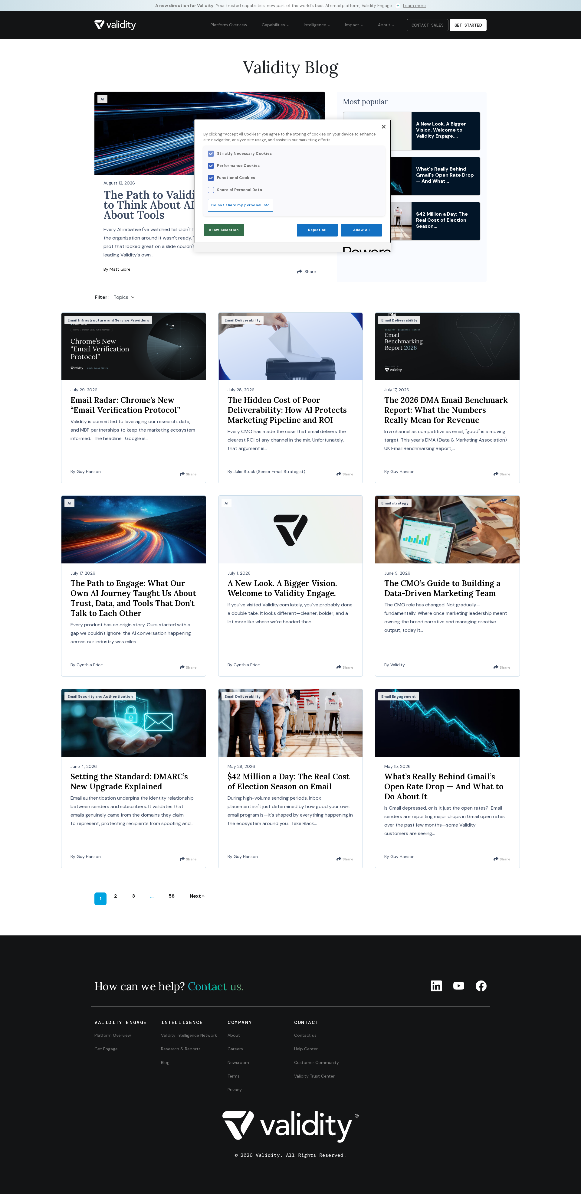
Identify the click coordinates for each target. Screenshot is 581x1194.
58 (172, 896)
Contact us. (216, 986)
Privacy (235, 1089)
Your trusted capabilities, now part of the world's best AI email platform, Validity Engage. (290, 5)
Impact (352, 25)
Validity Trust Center (314, 1076)
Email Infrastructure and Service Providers (108, 320)
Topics (120, 297)
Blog (165, 1062)
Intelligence (315, 25)
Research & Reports (181, 1049)
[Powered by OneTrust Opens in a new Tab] (365, 248)
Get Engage (106, 1049)
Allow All (361, 230)
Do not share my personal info (240, 205)
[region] (292, 185)
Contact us (305, 1035)
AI (102, 99)
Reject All (317, 230)
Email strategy (395, 503)
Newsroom (238, 1062)
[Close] (383, 126)
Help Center (306, 1049)
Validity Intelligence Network (189, 1035)
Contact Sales (428, 25)
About (385, 25)
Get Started (468, 25)
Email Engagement (398, 696)
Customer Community (316, 1062)
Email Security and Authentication (100, 696)
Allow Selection (224, 230)
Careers (235, 1049)
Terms (234, 1076)
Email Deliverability (243, 320)
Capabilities (274, 25)
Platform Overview (229, 25)
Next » (197, 896)
